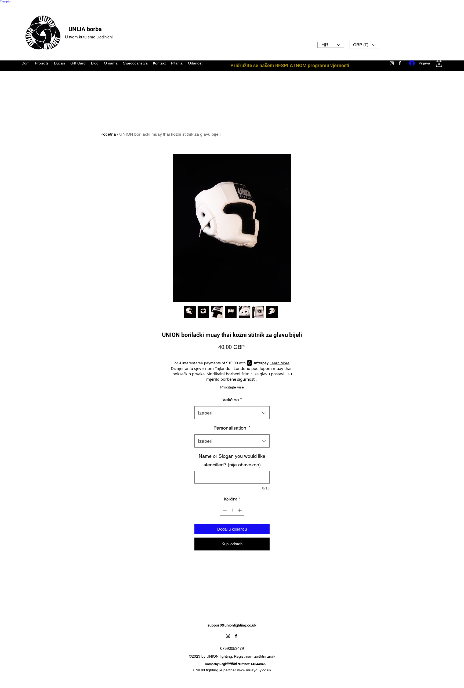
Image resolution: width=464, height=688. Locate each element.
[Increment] (240, 510)
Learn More (279, 363)
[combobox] (232, 413)
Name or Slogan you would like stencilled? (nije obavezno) (232, 460)
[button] (364, 45)
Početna (108, 134)
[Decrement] (224, 510)
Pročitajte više (232, 387)
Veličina (232, 399)
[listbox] (364, 45)
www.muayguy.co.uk (254, 670)
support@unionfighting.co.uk (232, 625)
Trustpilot (5, 1)
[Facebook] (236, 636)
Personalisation (232, 428)
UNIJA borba (85, 29)
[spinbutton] (232, 510)
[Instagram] (228, 636)
